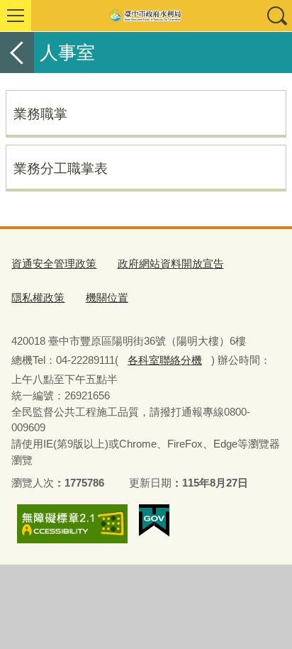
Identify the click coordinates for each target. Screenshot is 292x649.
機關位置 (107, 298)
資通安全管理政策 (53, 263)
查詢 (276, 15)
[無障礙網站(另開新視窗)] (72, 524)
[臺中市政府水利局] (146, 15)
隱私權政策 (37, 298)
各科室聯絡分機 (165, 360)
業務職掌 (40, 113)
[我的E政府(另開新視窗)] (154, 520)
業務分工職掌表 (60, 168)
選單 (15, 15)
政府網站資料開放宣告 (171, 263)
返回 (17, 52)
